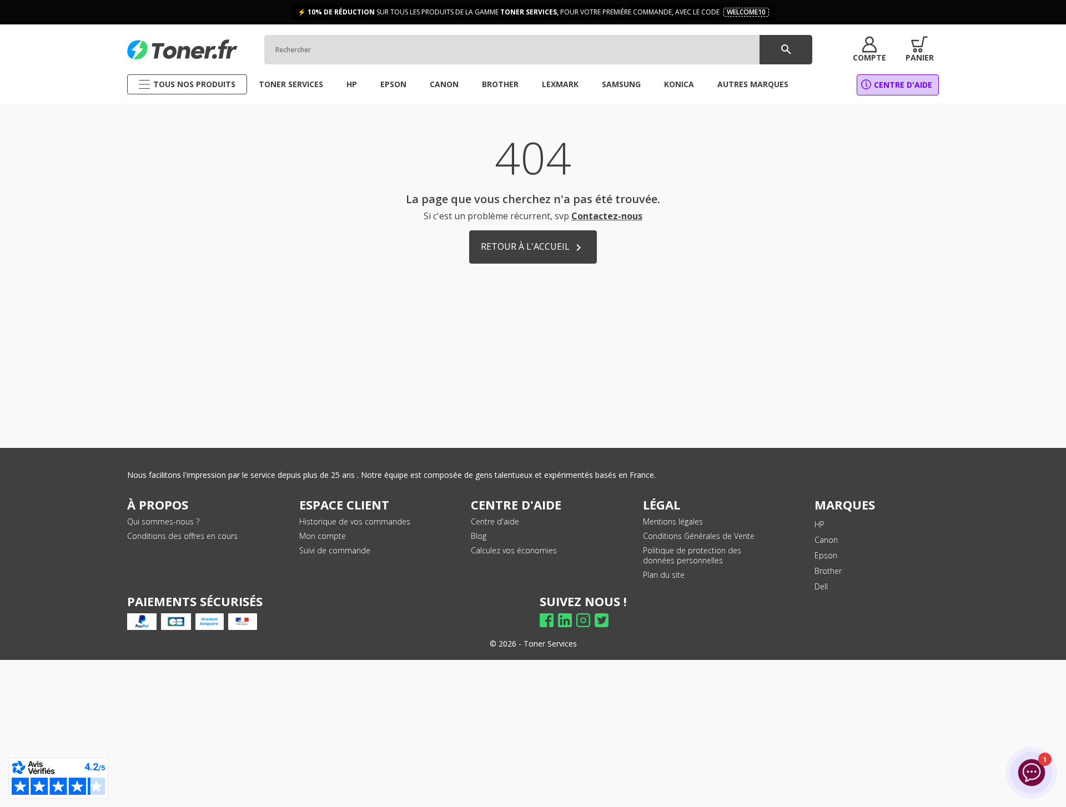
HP (819, 524)
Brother (828, 571)
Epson (825, 555)
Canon (826, 539)
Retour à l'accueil (533, 247)
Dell (821, 586)
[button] (869, 49)
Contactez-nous (606, 216)
